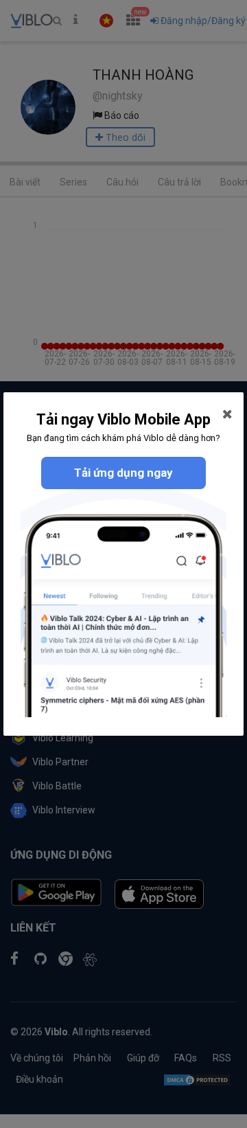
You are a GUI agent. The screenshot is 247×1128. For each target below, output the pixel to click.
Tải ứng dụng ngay (123, 473)
